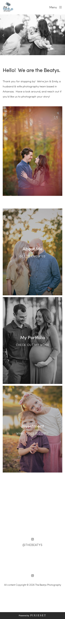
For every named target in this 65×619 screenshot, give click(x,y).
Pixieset (38, 615)
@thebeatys (32, 545)
